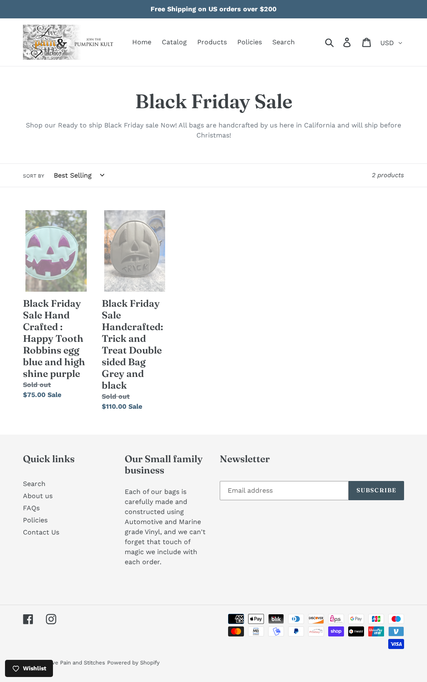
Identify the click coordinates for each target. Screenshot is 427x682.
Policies (35, 520)
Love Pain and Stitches (75, 662)
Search (34, 484)
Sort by (33, 176)
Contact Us (41, 532)
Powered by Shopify (133, 662)
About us (38, 496)
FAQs (31, 508)
